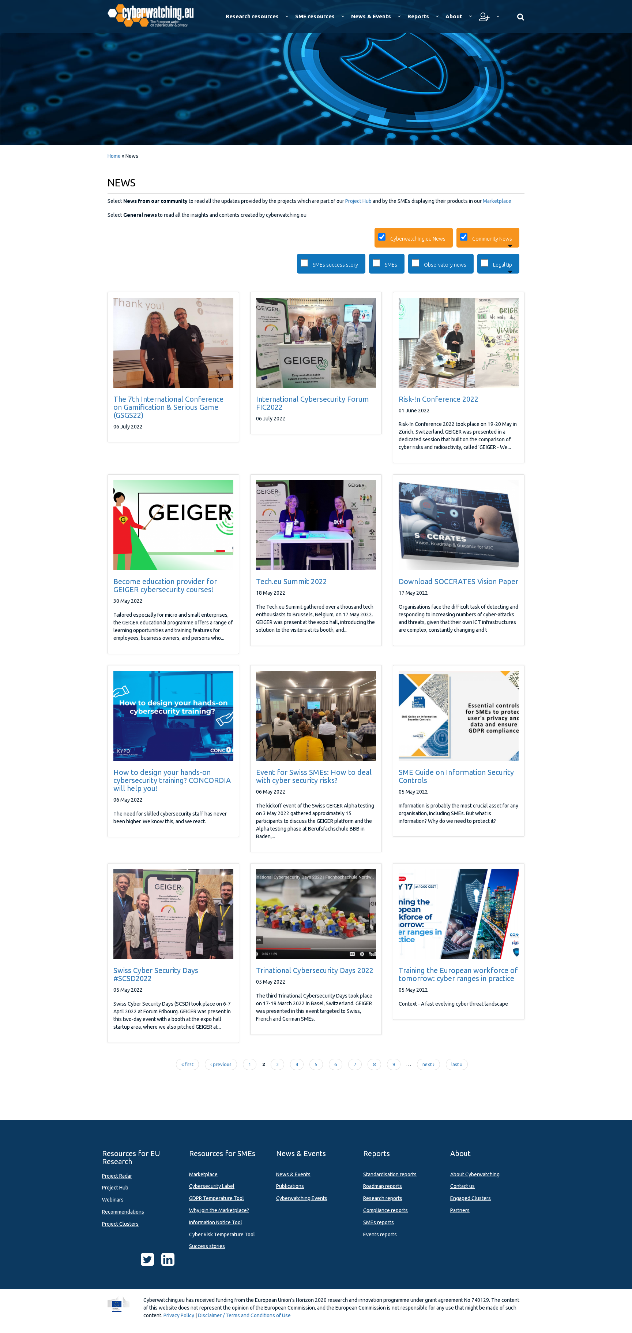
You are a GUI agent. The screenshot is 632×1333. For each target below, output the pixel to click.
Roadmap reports (382, 1186)
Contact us (462, 1186)
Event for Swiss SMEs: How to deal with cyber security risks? (314, 776)
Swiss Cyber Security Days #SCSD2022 (155, 974)
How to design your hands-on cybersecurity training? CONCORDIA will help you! (172, 780)
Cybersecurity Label (211, 1186)
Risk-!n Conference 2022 (438, 399)
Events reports (380, 1234)
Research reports (382, 1198)
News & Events (293, 1174)
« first (187, 1064)
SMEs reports (378, 1222)
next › (428, 1064)
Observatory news (445, 265)
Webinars (113, 1200)
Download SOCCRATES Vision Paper (458, 581)
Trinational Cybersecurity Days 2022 (314, 970)
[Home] (156, 14)
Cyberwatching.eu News (417, 239)
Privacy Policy (178, 1315)
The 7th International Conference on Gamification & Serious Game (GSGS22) (168, 407)
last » (456, 1064)
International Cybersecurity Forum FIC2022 (312, 403)
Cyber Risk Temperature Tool (222, 1234)
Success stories (207, 1246)
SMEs (391, 265)
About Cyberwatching (475, 1174)
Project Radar (117, 1176)
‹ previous (221, 1064)
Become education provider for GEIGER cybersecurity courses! (165, 585)
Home (114, 156)
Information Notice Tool (215, 1222)
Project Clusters (120, 1224)
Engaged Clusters (470, 1198)
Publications (290, 1186)
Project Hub (358, 201)
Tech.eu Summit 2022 (291, 581)
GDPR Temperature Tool (216, 1198)
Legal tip (502, 265)
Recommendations (123, 1212)
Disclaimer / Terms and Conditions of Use (244, 1315)
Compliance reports (385, 1210)
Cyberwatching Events (301, 1198)
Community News (492, 239)
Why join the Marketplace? (219, 1210)
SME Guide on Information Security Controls (456, 776)
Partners (460, 1210)
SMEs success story (335, 265)
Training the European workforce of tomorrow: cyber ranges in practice (458, 974)
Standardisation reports (390, 1174)
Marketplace (497, 201)
